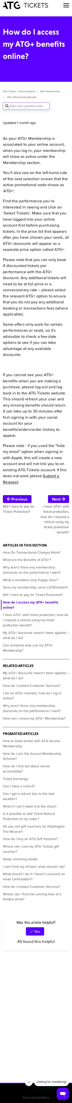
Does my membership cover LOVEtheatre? (35, 587)
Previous (18, 499)
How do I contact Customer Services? (31, 685)
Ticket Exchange (15, 778)
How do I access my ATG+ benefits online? (30, 605)
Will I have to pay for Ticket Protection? (33, 594)
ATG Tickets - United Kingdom (19, 91)
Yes (37, 931)
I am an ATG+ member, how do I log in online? (32, 696)
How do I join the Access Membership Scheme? (32, 756)
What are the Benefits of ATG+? (27, 559)
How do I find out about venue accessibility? (26, 769)
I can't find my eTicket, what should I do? (34, 866)
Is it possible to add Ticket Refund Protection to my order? (29, 816)
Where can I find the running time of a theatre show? (32, 897)
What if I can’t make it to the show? (29, 806)
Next (57, 499)
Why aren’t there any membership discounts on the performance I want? (32, 570)
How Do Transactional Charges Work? (32, 552)
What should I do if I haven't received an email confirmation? (34, 876)
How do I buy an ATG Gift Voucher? (30, 838)
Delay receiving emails (20, 859)
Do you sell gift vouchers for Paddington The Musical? (34, 829)
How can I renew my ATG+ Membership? (34, 718)
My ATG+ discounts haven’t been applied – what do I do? (36, 635)
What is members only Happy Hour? (30, 579)
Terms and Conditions (36, 1097)
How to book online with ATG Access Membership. (31, 743)
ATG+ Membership (50, 91)
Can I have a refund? (19, 786)
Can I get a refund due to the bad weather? (28, 796)
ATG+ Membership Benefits (22, 97)
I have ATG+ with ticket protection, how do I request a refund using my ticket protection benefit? (35, 620)
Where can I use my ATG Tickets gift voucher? (31, 849)
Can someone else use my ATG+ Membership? (28, 648)
